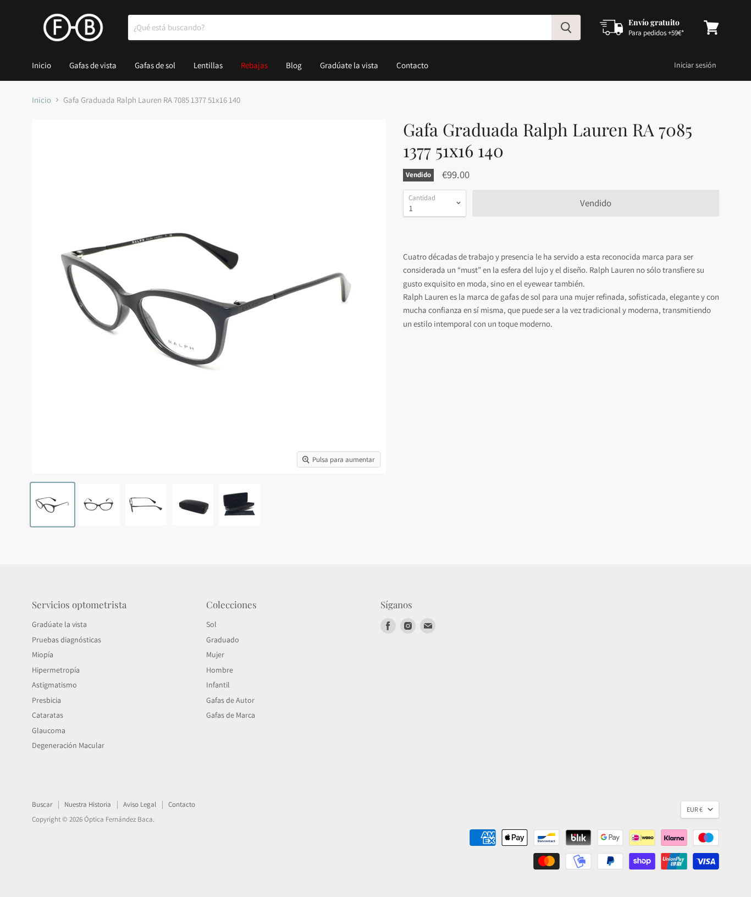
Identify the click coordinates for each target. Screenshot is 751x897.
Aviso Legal (139, 804)
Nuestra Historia (87, 804)
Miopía (42, 654)
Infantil (218, 685)
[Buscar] (566, 27)
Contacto (412, 65)
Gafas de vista (93, 65)
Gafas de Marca (230, 715)
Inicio (41, 65)
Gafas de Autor (230, 700)
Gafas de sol (155, 65)
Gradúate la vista (349, 65)
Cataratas (47, 715)
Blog (294, 65)
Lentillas (208, 65)
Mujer (215, 654)
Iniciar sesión (695, 65)
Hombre (219, 670)
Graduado (222, 640)
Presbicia (46, 700)
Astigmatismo (54, 685)
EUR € (695, 809)
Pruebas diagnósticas (66, 640)
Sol (211, 624)
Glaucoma (48, 730)
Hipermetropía (56, 670)
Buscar (42, 804)
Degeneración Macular (68, 745)
